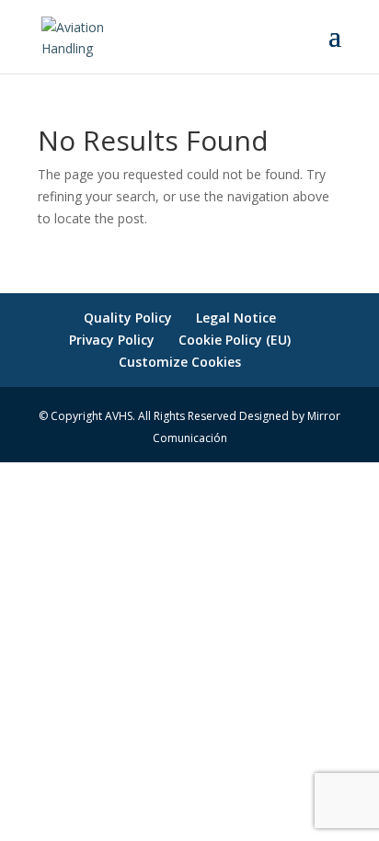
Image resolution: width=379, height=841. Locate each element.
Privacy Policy (112, 339)
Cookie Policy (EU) (234, 339)
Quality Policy (128, 317)
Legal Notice (236, 317)
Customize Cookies (180, 361)
